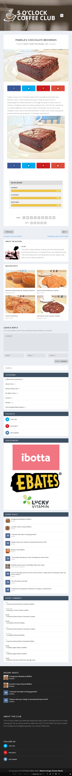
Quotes (7, 398)
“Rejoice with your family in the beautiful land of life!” (29, 542)
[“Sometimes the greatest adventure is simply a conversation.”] (7, 590)
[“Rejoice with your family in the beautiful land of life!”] (7, 543)
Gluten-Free (33, 44)
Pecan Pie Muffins (11, 316)
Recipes (41, 44)
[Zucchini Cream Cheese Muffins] (7, 528)
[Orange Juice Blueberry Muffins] (7, 520)
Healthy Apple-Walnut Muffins (17, 647)
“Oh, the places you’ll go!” (19, 581)
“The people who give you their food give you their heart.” (30, 557)
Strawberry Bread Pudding (15, 623)
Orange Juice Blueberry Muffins (21, 519)
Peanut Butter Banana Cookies (47, 290)
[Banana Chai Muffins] (7, 551)
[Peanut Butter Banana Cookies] (52, 279)
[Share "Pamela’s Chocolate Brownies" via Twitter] (28, 218)
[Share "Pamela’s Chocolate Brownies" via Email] (50, 218)
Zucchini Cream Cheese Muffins (21, 527)
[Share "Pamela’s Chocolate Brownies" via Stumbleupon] (46, 218)
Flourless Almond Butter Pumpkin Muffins (20, 290)
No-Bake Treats (10, 393)
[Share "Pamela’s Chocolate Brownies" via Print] (54, 218)
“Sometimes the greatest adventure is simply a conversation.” (31, 589)
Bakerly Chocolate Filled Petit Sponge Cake (21, 660)
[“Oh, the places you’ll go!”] (7, 582)
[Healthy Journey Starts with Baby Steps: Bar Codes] (7, 566)
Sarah (26, 44)
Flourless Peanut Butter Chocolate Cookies (21, 616)
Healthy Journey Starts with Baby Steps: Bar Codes (27, 565)
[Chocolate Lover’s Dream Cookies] (52, 304)
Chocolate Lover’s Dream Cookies (48, 316)
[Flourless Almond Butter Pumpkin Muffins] (20, 279)
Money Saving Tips (11, 388)
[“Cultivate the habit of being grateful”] (7, 535)
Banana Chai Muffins (18, 550)
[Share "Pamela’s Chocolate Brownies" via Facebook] (24, 218)
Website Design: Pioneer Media (51, 771)
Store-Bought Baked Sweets (14, 407)
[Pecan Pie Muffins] (20, 304)
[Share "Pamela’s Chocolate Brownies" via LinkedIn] (43, 218)
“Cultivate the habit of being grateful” (24, 534)
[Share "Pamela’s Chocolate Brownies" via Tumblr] (35, 218)
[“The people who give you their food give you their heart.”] (7, 558)
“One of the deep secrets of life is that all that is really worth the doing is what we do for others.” (38, 573)
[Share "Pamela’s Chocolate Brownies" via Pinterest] (39, 218)
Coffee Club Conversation (13, 379)
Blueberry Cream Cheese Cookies (17, 610)
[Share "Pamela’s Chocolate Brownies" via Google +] (31, 218)
